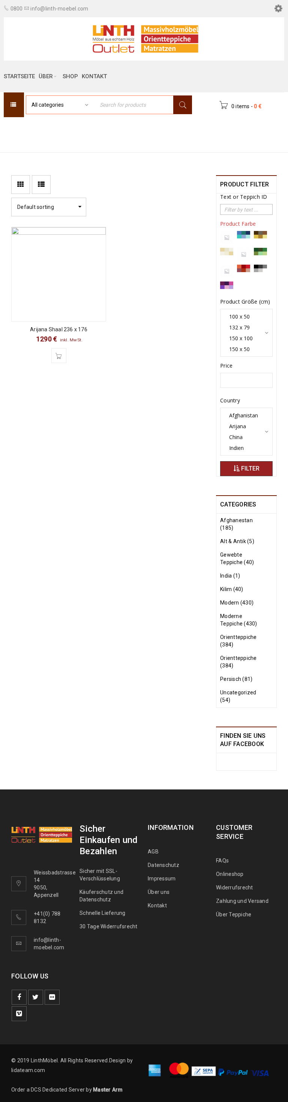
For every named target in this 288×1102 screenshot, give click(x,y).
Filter (250, 468)
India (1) (230, 576)
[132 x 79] (243, 327)
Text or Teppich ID (243, 197)
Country (230, 400)
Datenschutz (163, 865)
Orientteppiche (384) (238, 641)
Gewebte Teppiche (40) (237, 558)
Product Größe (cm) (245, 301)
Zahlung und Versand (242, 901)
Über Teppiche (233, 914)
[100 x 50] (243, 316)
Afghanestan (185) (236, 524)
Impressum (162, 879)
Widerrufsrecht (236, 888)
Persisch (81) (236, 679)
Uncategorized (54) (238, 696)
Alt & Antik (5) (237, 541)
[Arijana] (243, 426)
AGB (153, 852)
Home (154, 130)
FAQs (222, 861)
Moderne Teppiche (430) (238, 620)
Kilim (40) (231, 589)
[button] (58, 355)
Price (226, 365)
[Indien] (243, 447)
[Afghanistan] (243, 415)
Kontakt (157, 905)
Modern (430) (237, 603)
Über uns (159, 892)
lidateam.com (28, 1070)
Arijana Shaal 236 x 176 (58, 329)
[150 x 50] (243, 349)
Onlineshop (230, 874)
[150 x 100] (243, 338)
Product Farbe (238, 223)
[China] (243, 437)
